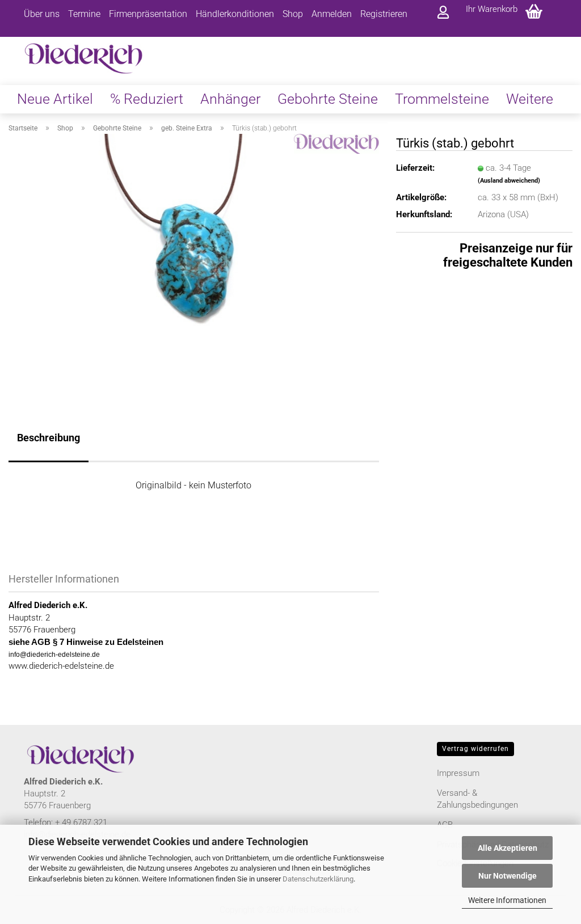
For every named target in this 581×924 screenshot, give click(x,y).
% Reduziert (146, 99)
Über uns (42, 14)
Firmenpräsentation (148, 14)
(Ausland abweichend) (509, 180)
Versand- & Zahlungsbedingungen (477, 799)
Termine (84, 14)
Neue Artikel (55, 99)
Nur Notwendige (507, 875)
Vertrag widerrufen (475, 749)
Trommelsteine (442, 99)
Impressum (458, 773)
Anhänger (230, 99)
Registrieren (383, 14)
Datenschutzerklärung (318, 879)
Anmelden (331, 14)
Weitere (529, 99)
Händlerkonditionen (235, 14)
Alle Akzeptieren (507, 848)
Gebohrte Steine (327, 99)
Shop (293, 14)
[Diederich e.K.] (84, 50)
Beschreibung (48, 438)
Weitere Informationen (507, 900)
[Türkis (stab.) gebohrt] (194, 261)
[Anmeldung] (443, 12)
